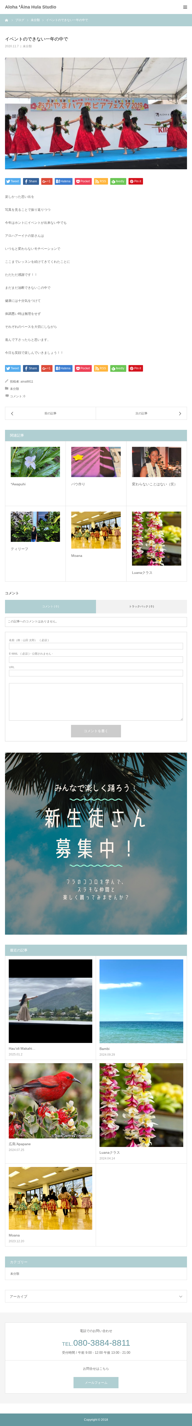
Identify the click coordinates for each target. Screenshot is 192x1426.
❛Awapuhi (18, 484)
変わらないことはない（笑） (155, 484)
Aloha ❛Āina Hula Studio (30, 7)
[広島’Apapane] (50, 1100)
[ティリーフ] (35, 527)
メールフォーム (96, 1382)
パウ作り (78, 484)
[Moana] (95, 530)
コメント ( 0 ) (50, 606)
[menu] (185, 7)
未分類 (27, 46)
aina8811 (26, 381)
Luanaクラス (142, 573)
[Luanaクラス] (156, 539)
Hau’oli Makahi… (22, 1048)
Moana (76, 556)
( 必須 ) (29, 640)
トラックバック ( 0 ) (141, 606)
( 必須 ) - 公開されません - (31, 653)
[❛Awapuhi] (35, 462)
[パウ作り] (95, 462)
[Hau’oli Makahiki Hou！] (50, 1001)
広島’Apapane (20, 1144)
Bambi (105, 1049)
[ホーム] (6, 20)
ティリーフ (19, 549)
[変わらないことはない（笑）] (156, 462)
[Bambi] (141, 1001)
